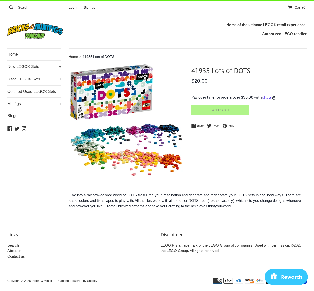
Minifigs (34, 104)
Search (13, 245)
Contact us (16, 256)
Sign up (89, 7)
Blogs (12, 116)
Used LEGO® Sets (34, 79)
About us (14, 251)
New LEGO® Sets (34, 67)
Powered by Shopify (83, 281)
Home (12, 54)
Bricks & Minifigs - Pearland (50, 281)
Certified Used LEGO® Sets (31, 91)
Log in (73, 7)
